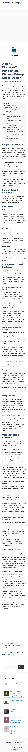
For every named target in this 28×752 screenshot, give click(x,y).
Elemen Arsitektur (11, 109)
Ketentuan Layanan (11, 744)
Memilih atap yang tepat (13, 129)
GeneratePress (14, 749)
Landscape (10, 113)
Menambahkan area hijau (13, 138)
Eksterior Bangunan (9, 643)
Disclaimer (9, 742)
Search (6, 664)
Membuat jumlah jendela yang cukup (15, 132)
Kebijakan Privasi (17, 742)
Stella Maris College (11, 2)
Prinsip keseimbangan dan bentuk (14, 117)
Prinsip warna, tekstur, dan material (14, 121)
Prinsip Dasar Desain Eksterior (13, 115)
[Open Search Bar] (19, 6)
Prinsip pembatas (11, 125)
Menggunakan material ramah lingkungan (15, 135)
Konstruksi (9, 111)
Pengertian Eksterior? (10, 105)
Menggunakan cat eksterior (14, 140)
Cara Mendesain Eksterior (11, 127)
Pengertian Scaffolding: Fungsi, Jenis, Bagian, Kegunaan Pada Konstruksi (12, 648)
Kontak (19, 744)
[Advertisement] (14, 25)
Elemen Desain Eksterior (11, 107)
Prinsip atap (10, 124)
